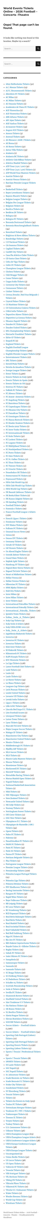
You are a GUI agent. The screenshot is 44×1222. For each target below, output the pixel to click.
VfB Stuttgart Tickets (15, 1173)
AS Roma (10, 143)
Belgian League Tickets (16, 199)
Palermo (9, 838)
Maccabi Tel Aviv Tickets (17, 726)
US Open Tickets (13, 1163)
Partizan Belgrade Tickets (18, 857)
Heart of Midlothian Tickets (19, 574)
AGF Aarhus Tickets (15, 123)
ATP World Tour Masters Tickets (21, 173)
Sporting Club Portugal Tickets (20, 1042)
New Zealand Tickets (15, 798)
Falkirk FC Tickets (14, 390)
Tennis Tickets (12, 1094)
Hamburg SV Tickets (15, 564)
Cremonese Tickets (14, 288)
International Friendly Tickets (20, 607)
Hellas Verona (12, 578)
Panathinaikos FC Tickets (17, 841)
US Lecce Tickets (13, 1160)
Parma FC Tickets (14, 854)
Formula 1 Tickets (14, 508)
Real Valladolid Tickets (16, 930)
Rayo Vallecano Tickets (16, 900)
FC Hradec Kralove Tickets (18, 423)
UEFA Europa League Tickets (19, 1150)
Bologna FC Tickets (15, 219)
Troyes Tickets (12, 1121)
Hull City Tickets (13, 591)
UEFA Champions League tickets (21, 1137)
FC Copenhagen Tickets (17, 406)
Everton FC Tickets (14, 387)
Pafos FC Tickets (13, 834)
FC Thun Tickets (13, 462)
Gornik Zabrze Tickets (16, 555)
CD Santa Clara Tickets (16, 258)
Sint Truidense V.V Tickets (18, 1002)
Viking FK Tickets (14, 1180)
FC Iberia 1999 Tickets (16, 426)
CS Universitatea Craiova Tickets (21, 308)
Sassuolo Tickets (13, 969)
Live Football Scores (15, 713)
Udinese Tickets (13, 1130)
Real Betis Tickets (14, 920)
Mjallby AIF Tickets (15, 749)
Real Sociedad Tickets (16, 926)
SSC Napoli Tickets (14, 1071)
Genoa (9, 535)
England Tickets (13, 344)
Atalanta (10, 153)
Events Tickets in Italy (16, 377)
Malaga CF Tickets (14, 732)
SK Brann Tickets (14, 1009)
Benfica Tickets (13, 209)
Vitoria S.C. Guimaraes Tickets (20, 1190)
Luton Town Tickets (15, 719)
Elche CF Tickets (13, 337)
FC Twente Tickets (14, 466)
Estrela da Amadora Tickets (18, 367)
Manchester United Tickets (18, 739)
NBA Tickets (11, 791)
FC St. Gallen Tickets (15, 459)
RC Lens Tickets (13, 907)
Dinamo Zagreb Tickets (16, 321)
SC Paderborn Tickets (16, 979)
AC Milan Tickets (13, 100)
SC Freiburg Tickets (15, 976)
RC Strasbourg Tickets (16, 910)
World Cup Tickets (14, 1200)
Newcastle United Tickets (17, 801)
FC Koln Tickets (13, 436)
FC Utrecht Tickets (14, 469)
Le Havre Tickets (13, 680)
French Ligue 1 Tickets (16, 518)
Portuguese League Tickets (18, 864)
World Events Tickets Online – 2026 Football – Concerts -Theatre (20, 11)
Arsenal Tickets (13, 137)
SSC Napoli (11, 1068)
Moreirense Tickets (15, 765)
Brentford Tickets (14, 232)
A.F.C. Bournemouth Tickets (19, 90)
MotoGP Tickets (13, 772)
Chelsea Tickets (13, 271)
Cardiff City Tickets (14, 252)
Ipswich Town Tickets (16, 614)
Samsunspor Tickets (15, 963)
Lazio (8, 673)
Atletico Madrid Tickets (16, 163)
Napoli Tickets (12, 782)
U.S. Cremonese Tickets (16, 1127)
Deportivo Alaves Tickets (17, 314)
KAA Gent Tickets (14, 647)
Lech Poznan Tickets (15, 689)
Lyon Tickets (12, 722)
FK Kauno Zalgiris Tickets (18, 499)
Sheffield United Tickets (17, 999)
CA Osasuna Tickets (15, 245)
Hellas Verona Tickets (16, 581)
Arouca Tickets (12, 133)
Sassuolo (10, 966)
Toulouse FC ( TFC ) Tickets (18, 1111)
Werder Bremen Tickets (17, 1196)
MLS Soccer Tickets (15, 752)
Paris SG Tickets (13, 851)
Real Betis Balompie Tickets (18, 917)
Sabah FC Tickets (14, 953)
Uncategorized (12, 1154)
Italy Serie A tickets (15, 624)
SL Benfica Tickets (14, 1012)
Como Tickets (12, 278)
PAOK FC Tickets (13, 844)
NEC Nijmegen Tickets (16, 795)
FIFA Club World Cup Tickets (19, 485)
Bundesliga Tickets (14, 239)
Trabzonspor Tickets (15, 1114)
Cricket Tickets (13, 291)
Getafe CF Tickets (14, 545)
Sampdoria (11, 959)
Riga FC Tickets (13, 936)
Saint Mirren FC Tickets (17, 956)
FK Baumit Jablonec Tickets (18, 492)
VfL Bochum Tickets (15, 1177)
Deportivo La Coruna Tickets (19, 318)
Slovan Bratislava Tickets (17, 1019)
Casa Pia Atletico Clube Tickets (20, 255)
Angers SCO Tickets (15, 130)
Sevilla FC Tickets (14, 992)
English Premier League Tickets (20, 354)
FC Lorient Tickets (14, 439)
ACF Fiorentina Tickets (16, 113)
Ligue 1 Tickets (12, 703)
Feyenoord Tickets (14, 479)
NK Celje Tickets (13, 805)
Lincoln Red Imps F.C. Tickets (19, 709)
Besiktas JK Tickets (14, 212)
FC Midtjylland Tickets (16, 446)
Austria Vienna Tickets (16, 179)
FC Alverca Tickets (14, 393)
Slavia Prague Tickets (15, 1015)
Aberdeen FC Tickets (15, 94)
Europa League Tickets (16, 370)
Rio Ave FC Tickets (14, 940)
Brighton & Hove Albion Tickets (20, 235)
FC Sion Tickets (13, 456)
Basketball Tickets (14, 189)
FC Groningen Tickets (16, 416)
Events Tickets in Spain (16, 380)
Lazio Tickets (12, 676)
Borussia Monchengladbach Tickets (22, 225)
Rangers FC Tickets (14, 894)
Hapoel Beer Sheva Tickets (18, 568)
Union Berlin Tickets (15, 1157)
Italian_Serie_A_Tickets (17, 617)
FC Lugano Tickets (14, 443)
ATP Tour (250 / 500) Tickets (19, 169)
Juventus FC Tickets (15, 640)
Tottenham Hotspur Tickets (19, 1107)
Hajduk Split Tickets (15, 561)
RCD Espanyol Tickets (16, 913)
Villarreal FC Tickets (15, 1186)
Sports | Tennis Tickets (16, 1058)
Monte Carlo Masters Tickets (19, 759)
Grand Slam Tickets (15, 558)
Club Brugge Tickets (15, 275)
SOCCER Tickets (13, 1022)
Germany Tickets (14, 541)
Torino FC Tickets (14, 1104)
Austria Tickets (13, 176)
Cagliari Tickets (13, 248)
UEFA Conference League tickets (21, 1140)
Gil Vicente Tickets (14, 548)
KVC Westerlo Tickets (16, 660)
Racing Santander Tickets (18, 890)
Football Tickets (13, 505)
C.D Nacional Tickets (15, 242)
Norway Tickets (13, 808)
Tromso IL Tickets (14, 1117)
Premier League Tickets (17, 867)
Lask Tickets (11, 670)
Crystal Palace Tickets (16, 301)
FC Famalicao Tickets (15, 413)
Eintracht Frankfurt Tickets (18, 334)
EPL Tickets (11, 360)
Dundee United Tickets (16, 327)
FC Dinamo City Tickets (16, 410)
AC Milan (10, 97)
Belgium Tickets (13, 206)
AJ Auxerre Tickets (14, 127)
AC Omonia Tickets (14, 104)
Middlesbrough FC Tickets (18, 745)
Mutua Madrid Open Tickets (19, 778)
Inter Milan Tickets (15, 597)
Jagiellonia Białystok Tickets (19, 634)
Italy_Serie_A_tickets (16, 630)
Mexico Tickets (13, 742)
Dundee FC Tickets (14, 324)
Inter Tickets (12, 601)
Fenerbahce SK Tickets (16, 472)
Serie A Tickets (12, 989)
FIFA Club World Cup (15, 482)
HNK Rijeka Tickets (15, 587)
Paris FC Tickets (13, 847)
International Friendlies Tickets (20, 604)
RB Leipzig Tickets (14, 903)
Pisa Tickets (11, 861)
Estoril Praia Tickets (15, 364)
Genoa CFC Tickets (14, 538)
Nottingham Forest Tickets (18, 811)
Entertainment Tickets (16, 357)
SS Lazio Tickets (13, 1065)
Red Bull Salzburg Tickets (17, 933)
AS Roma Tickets (13, 146)
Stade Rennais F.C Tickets (18, 1081)
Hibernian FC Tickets (15, 584)
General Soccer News (15, 531)
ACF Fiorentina (13, 110)
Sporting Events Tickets (17, 1045)
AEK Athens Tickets (15, 117)
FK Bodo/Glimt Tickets (16, 495)
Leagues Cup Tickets (15, 686)
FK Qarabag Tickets (15, 502)
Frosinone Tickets (14, 522)
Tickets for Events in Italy (18, 1101)
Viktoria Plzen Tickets (16, 1183)
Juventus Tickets (13, 643)
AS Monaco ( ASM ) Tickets (18, 140)
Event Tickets (12, 374)
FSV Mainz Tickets (14, 525)
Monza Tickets (12, 762)
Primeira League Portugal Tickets (21, 874)
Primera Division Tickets (17, 884)
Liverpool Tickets (14, 716)
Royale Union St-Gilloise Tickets (21, 946)
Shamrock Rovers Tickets (17, 996)
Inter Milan (11, 594)
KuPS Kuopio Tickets (15, 657)
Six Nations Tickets (15, 1005)
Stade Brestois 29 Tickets (17, 1078)
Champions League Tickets (18, 268)
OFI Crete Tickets (14, 815)
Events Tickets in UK (15, 383)
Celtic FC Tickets (13, 265)
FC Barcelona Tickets (15, 403)
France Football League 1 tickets (21, 512)
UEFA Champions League (17, 1134)
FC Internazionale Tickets (18, 433)
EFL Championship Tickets (18, 331)
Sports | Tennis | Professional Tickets (23, 1052)
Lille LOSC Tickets (14, 706)
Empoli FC (10, 341)
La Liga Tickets (13, 663)
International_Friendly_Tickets (21, 610)
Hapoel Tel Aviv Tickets (16, 571)
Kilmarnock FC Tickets (16, 653)
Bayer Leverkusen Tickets (18, 192)
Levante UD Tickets (15, 696)
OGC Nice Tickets (14, 818)
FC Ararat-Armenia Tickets (18, 397)
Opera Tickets (12, 831)
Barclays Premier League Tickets (21, 183)
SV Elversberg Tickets (16, 1091)
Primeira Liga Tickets (15, 880)
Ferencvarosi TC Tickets (17, 476)
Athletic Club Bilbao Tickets (18, 160)
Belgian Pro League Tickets (18, 202)
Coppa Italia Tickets (15, 281)
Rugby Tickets (12, 949)
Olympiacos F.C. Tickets (17, 821)
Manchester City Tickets (17, 736)
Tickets (9, 1098)
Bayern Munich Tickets (16, 196)
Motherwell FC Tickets (16, 768)
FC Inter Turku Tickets (16, 429)
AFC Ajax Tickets (13, 120)
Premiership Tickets (15, 870)
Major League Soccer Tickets (19, 729)
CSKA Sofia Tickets (14, 311)
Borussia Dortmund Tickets (18, 222)
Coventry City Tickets (16, 285)
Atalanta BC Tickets (15, 156)
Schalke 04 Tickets (14, 982)
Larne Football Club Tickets (18, 666)
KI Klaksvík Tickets (15, 650)
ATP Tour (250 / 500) (15, 166)
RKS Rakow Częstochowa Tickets (21, 943)
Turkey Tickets (13, 1124)
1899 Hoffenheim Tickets (17, 84)
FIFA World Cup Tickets (16, 489)
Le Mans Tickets (13, 683)
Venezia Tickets (13, 1170)
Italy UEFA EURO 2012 (16, 627)
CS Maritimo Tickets (15, 304)
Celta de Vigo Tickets (15, 262)
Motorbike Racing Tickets (18, 775)
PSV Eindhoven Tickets (16, 887)
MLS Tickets (11, 755)
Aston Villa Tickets (14, 150)
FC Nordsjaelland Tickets (17, 449)
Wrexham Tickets (14, 1203)
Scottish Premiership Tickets (19, 986)
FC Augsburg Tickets (15, 400)
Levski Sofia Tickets (15, 699)
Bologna (9, 216)
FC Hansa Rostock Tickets (18, 420)
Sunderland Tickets (15, 1088)
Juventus (10, 637)
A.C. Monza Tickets (14, 87)
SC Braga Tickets (13, 973)
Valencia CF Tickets (15, 1167)
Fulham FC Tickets (14, 528)
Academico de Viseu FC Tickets (20, 107)
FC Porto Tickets (13, 452)
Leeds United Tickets (15, 693)
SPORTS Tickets (13, 1061)
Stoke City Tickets (14, 1084)
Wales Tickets (12, 1193)
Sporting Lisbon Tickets (17, 1048)
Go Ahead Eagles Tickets (17, 551)
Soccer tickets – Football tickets (21, 1025)
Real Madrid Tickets (15, 923)
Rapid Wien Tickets (15, 897)
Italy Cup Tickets (13, 620)
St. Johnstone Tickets (16, 1075)
